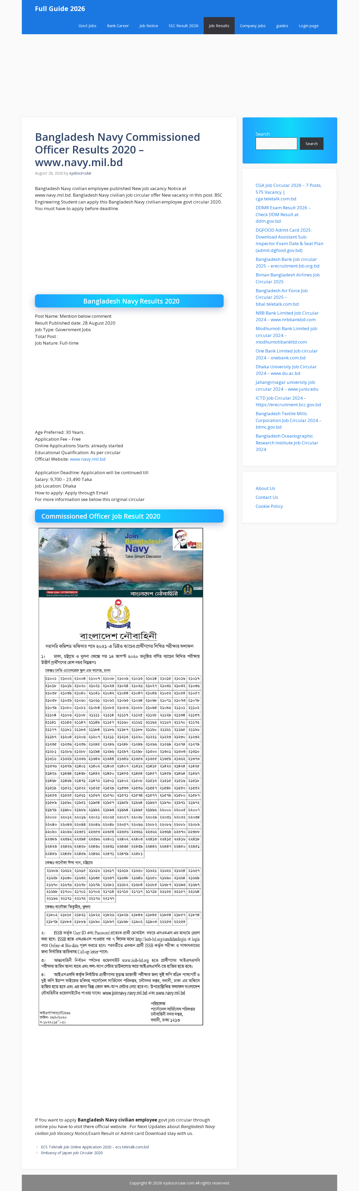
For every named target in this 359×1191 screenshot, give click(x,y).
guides (282, 25)
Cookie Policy (269, 506)
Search (263, 134)
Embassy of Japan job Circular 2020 (71, 1152)
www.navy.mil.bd (88, 459)
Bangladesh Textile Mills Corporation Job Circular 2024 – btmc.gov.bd (288, 420)
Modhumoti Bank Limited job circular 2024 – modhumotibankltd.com (286, 335)
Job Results (219, 25)
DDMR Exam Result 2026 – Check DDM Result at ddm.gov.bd (283, 214)
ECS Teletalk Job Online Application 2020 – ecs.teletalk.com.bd (95, 1146)
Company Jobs (253, 25)
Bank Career (118, 25)
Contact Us (267, 497)
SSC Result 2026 (183, 25)
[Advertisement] (179, 73)
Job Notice (149, 25)
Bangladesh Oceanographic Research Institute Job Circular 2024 (287, 442)
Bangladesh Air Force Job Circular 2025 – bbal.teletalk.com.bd (282, 297)
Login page (309, 25)
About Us (265, 488)
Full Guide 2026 (60, 8)
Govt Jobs (87, 25)
